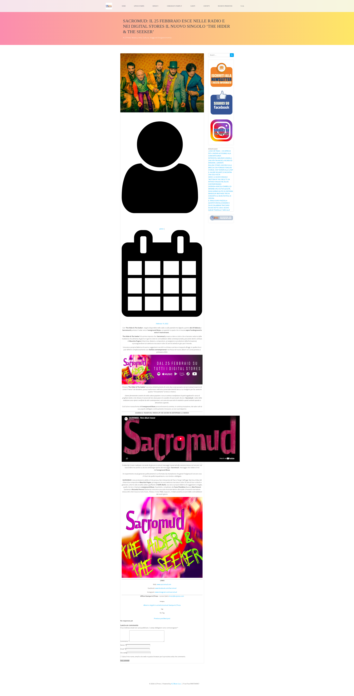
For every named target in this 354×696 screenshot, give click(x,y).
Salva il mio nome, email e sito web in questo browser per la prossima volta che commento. (154, 657)
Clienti (192, 6)
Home (124, 6)
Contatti (206, 6)
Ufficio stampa (139, 6)
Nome (123, 645)
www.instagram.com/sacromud (166, 592)
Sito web (123, 653)
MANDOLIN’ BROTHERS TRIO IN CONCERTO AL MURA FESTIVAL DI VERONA (219, 196)
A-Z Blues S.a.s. (176, 684)
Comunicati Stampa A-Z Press (170, 605)
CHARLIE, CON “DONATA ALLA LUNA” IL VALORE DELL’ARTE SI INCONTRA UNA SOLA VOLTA (220, 172)
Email (122, 649)
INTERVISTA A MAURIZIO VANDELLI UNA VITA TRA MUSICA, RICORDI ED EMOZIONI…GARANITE (220, 160)
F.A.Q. (242, 6)
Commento (124, 641)
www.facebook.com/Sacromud (165, 588)
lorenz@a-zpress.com (176, 596)
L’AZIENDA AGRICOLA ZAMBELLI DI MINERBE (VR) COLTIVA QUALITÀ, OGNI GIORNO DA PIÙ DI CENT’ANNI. (220, 188)
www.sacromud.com (164, 584)
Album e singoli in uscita (151, 605)
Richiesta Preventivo (225, 6)
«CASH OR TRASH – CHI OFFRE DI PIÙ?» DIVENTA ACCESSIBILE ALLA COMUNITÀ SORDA (219, 153)
